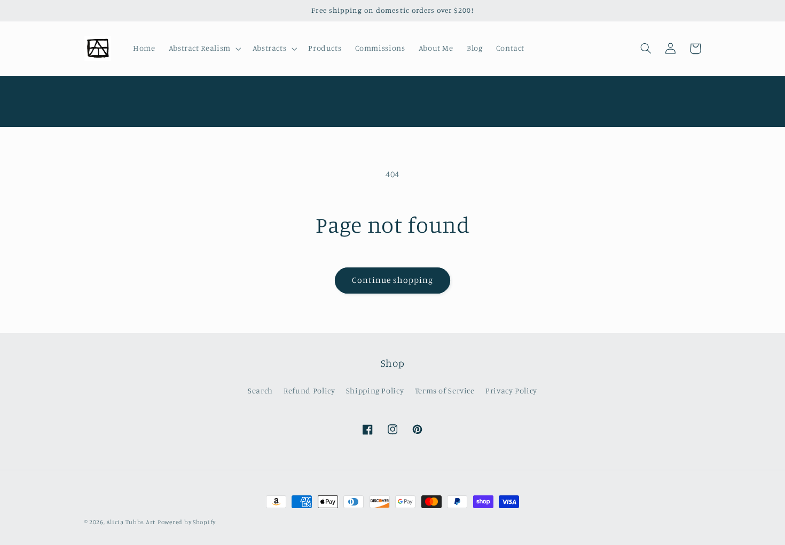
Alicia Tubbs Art (130, 522)
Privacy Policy (511, 390)
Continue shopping (393, 280)
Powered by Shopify (187, 522)
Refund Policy (309, 390)
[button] (204, 48)
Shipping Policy (375, 390)
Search (260, 390)
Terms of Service (445, 390)
